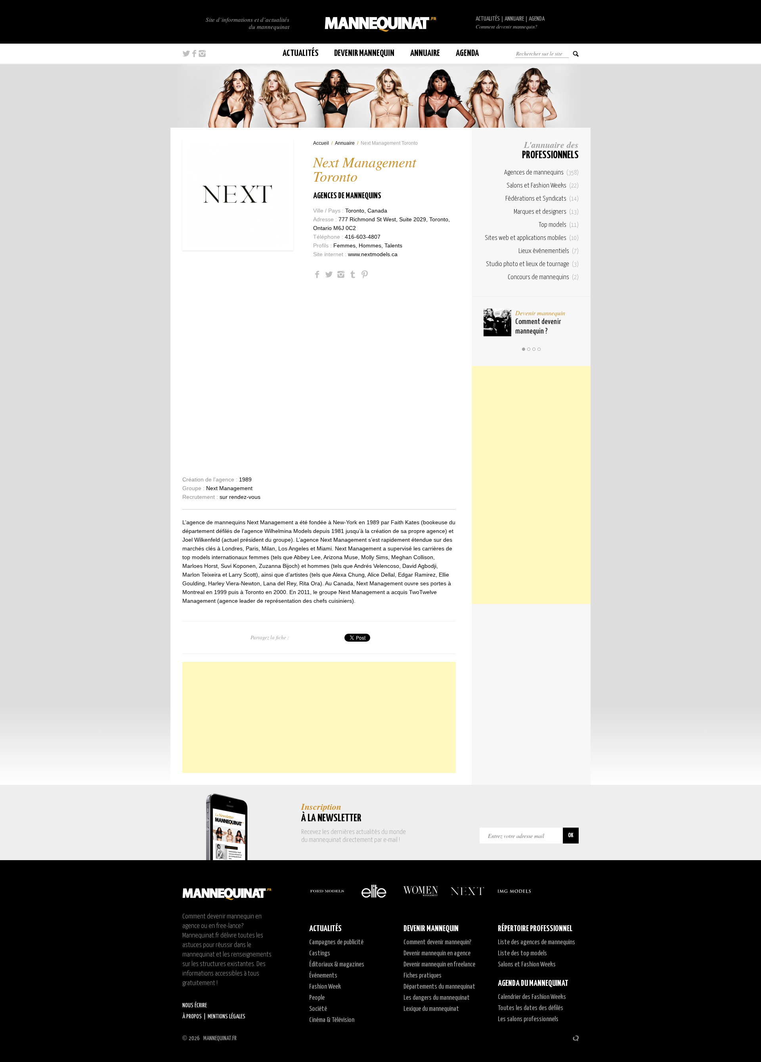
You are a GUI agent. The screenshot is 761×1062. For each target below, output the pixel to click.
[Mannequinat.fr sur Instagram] (202, 54)
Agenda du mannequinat (533, 983)
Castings (319, 953)
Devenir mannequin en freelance (439, 964)
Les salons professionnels (528, 1019)
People (317, 998)
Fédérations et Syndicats (542, 199)
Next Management (229, 488)
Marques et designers (546, 212)
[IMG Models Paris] (514, 891)
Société (318, 1009)
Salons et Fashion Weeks (543, 185)
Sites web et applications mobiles (532, 238)
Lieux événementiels (548, 251)
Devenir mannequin (540, 313)
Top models (559, 225)
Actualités (488, 19)
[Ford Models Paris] (327, 891)
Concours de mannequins (543, 277)
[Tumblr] (353, 274)
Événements (323, 975)
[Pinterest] (365, 274)
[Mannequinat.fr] (380, 22)
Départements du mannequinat (439, 986)
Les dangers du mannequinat (436, 998)
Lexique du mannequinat (431, 1009)
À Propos (192, 1017)
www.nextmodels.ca (373, 254)
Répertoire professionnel (535, 929)
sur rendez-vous (240, 497)
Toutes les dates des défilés (530, 1008)
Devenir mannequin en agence (436, 953)
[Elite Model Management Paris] (374, 891)
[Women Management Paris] (420, 891)
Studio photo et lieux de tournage (532, 264)
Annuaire (514, 19)
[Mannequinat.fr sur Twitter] (186, 54)
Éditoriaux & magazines (336, 964)
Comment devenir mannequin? (506, 26)
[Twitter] (329, 274)
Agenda (537, 19)
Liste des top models (522, 953)
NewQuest (576, 1038)
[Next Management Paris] (467, 891)
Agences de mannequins (347, 196)
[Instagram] (341, 274)
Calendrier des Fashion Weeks (532, 997)
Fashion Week (325, 986)
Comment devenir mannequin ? (538, 326)
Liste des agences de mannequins (536, 942)
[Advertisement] (319, 717)
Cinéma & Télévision (331, 1020)
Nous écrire (194, 1005)
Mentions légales (226, 1017)
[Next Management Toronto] (237, 195)
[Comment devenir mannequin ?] (497, 322)
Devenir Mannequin (364, 53)
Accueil (321, 143)
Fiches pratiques (422, 975)
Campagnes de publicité (336, 942)
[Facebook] (317, 274)
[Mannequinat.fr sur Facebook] (194, 54)
